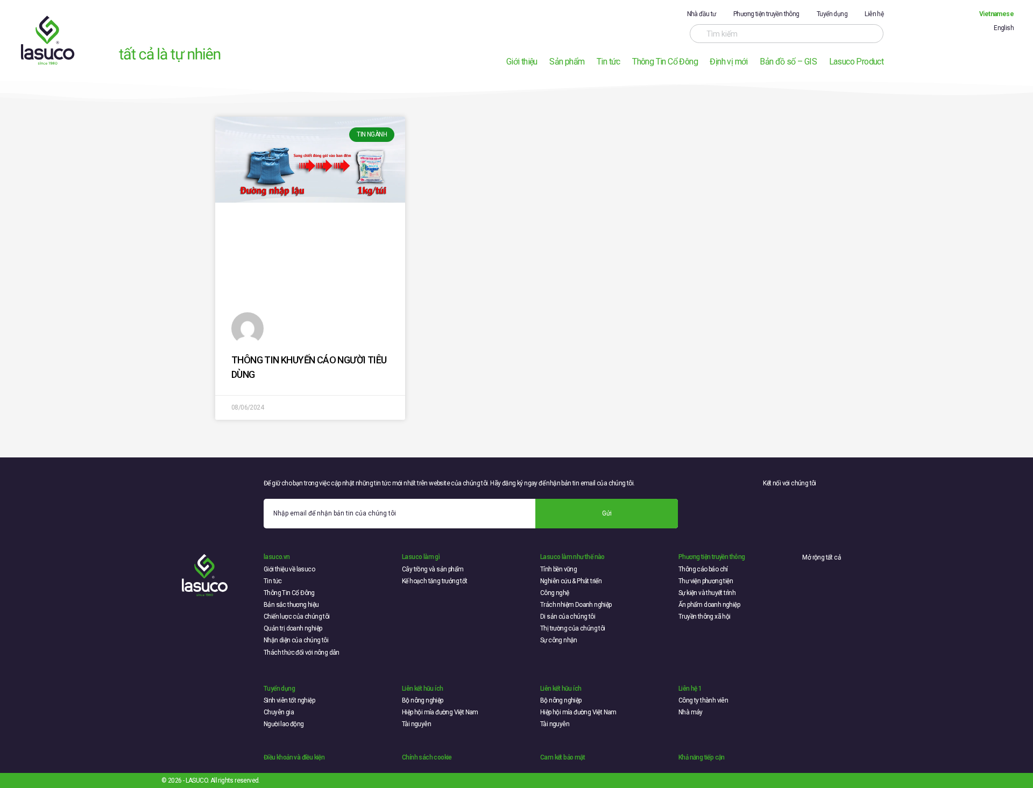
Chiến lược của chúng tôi (297, 616)
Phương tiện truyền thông (766, 14)
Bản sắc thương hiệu (291, 604)
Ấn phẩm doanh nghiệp (709, 604)
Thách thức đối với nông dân (301, 652)
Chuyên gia (279, 712)
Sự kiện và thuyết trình (706, 593)
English (1004, 28)
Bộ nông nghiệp (422, 700)
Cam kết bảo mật (562, 757)
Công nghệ (554, 593)
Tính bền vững (558, 569)
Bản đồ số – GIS (788, 61)
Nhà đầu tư (701, 14)
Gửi (607, 513)
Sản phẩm (566, 61)
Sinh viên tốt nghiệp (289, 700)
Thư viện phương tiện (705, 581)
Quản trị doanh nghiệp (293, 628)
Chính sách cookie (427, 757)
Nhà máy (690, 712)
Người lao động (284, 724)
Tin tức (608, 61)
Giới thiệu (521, 61)
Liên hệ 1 (690, 688)
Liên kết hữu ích (422, 688)
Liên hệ (874, 14)
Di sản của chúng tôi (567, 616)
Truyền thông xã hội (704, 616)
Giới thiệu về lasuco (289, 569)
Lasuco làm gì (421, 557)
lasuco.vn (277, 557)
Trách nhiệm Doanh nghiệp (576, 604)
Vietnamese (996, 14)
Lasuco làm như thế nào (572, 557)
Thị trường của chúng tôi (572, 628)
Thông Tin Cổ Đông (665, 61)
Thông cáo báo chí (703, 569)
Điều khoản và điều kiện (294, 757)
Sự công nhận (558, 640)
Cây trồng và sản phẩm (432, 569)
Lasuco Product (856, 61)
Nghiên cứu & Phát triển (571, 581)
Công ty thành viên (703, 700)
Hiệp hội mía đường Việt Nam (440, 712)
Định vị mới (728, 61)
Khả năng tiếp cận (701, 757)
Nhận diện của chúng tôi (296, 640)
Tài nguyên (416, 724)
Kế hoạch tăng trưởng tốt (435, 581)
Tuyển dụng (832, 14)
